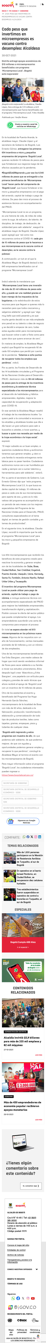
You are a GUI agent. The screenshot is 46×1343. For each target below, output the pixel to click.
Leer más (38, 1055)
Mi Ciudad (13, 11)
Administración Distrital (16, 1032)
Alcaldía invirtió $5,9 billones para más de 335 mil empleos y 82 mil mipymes (22, 1041)
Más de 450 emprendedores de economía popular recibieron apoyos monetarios (22, 1106)
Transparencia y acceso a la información (19, 1261)
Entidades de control (16, 1250)
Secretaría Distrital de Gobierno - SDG (20, 800)
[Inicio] (8, 4)
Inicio (4, 11)
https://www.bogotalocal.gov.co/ (17, 775)
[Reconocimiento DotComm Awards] (22, 1320)
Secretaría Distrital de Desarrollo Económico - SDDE (21, 791)
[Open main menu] (16, 4)
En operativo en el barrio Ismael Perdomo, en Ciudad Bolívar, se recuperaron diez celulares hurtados (30, 877)
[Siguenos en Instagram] (28, 1298)
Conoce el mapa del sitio (18, 1245)
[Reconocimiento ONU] (9, 1320)
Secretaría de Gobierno (15, 783)
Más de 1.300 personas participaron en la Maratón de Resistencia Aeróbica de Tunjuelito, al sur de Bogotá (30, 858)
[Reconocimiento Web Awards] (35, 1320)
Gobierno (24, 11)
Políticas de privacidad (22, 1331)
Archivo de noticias (15, 1255)
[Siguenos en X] (23, 1298)
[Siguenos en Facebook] (13, 1298)
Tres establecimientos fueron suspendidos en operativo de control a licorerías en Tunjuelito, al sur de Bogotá (29, 895)
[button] (24, 837)
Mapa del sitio (11, 1332)
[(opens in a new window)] (36, 837)
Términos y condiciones (35, 1331)
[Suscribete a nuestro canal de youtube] (33, 1298)
